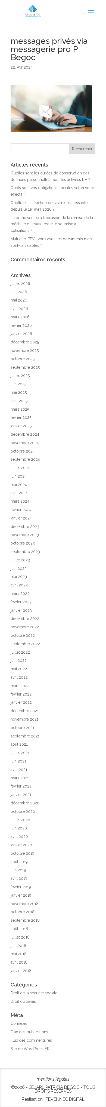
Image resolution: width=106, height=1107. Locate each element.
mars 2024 (20, 501)
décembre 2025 (25, 342)
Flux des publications (29, 1032)
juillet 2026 (20, 283)
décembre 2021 (25, 711)
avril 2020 (19, 836)
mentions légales (53, 1079)
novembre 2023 (25, 535)
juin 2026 (19, 292)
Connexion (20, 1023)
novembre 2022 (25, 627)
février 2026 (21, 325)
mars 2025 (20, 409)
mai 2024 (19, 484)
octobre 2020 (23, 811)
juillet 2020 (20, 820)
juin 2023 (19, 568)
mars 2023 (20, 593)
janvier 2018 (21, 970)
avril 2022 (19, 677)
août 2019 (19, 862)
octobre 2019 (22, 853)
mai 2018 (19, 954)
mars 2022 (20, 686)
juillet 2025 (20, 375)
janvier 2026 (21, 333)
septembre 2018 (25, 920)
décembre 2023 (25, 526)
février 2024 (21, 510)
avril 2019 (19, 878)
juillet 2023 (20, 560)
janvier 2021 (21, 794)
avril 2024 (19, 493)
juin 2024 (19, 476)
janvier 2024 (21, 518)
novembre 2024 (25, 443)
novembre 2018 (25, 904)
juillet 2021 (20, 753)
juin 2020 (19, 828)
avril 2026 (19, 308)
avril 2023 (19, 585)
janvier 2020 (21, 845)
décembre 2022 (25, 618)
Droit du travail (23, 1001)
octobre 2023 (23, 543)
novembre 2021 (24, 719)
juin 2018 (18, 945)
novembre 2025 (25, 350)
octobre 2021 (22, 727)
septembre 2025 (25, 367)
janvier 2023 (21, 610)
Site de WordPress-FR (30, 1049)
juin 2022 (19, 660)
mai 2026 (19, 300)
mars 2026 (20, 317)
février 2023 (21, 602)
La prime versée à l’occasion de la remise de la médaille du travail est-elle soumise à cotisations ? (52, 224)
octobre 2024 (23, 451)
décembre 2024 (25, 434)
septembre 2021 (25, 736)
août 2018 (19, 929)
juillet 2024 (20, 468)
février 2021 (21, 786)
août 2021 (19, 744)
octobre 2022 (23, 635)
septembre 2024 (25, 459)
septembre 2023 (25, 551)
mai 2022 (19, 669)
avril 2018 (19, 962)
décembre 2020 (25, 803)
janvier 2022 (21, 702)
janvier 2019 (21, 895)
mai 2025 (19, 392)
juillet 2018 (20, 937)
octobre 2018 (23, 912)
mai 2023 (19, 576)
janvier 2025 (21, 426)
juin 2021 (18, 761)
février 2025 (21, 417)
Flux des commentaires (31, 1040)
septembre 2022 (25, 644)
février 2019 (21, 887)
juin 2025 (18, 384)
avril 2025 (19, 401)
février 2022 (21, 694)
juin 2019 (18, 870)
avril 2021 (19, 769)
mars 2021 (20, 778)
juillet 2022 (20, 652)
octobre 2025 (23, 359)
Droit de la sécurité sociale (34, 993)
